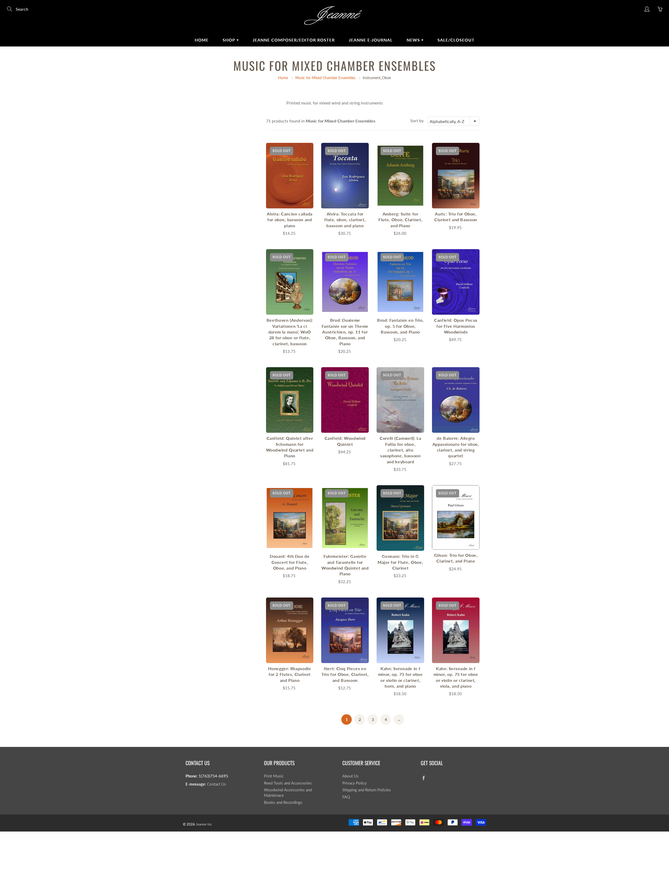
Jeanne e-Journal (371, 39)
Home (202, 39)
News (414, 39)
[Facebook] (423, 778)
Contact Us (216, 784)
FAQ (346, 797)
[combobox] (453, 121)
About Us (350, 776)
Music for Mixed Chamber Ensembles (325, 77)
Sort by (417, 120)
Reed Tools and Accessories (288, 783)
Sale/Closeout (456, 39)
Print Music (274, 776)
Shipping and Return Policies (366, 790)
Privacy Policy (354, 783)
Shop (230, 39)
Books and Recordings (283, 802)
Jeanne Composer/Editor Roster (294, 39)
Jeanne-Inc (204, 824)
